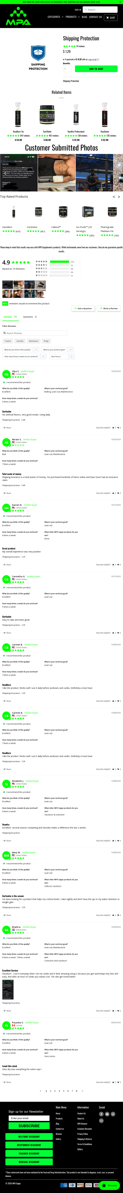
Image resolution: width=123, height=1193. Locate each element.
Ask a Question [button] (85, 308)
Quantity (66, 63)
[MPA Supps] (18, 16)
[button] (90, 59)
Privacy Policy (82, 1133)
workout (33, 341)
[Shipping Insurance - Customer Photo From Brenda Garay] (7, 294)
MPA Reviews (82, 1123)
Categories (54, 17)
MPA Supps (16, 1183)
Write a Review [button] (110, 308)
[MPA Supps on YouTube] (107, 1114)
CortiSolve (32, 226)
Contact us (60, 1128)
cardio (19, 341)
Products (71, 17)
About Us (80, 1118)
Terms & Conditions (84, 1144)
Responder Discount (29, 1145)
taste (8, 341)
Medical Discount (29, 1161)
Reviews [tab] (8, 316)
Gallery (58, 1138)
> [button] (82, 1090)
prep (46, 341)
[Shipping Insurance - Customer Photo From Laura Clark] (18, 294)
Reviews (59, 1133)
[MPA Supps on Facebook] (101, 1114)
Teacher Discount (29, 1153)
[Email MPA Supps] (101, 1120)
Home (58, 1113)
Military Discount (29, 1136)
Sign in (78, 9)
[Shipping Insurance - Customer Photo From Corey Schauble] (40, 294)
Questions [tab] (28, 316)
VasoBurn (7, 226)
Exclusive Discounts (84, 1128)
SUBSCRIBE (29, 1125)
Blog (84, 17)
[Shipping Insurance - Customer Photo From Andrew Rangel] (40, 285)
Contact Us (95, 17)
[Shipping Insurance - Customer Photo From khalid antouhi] (7, 285)
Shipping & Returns (84, 1138)
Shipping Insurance (11, 419)
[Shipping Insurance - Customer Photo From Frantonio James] (29, 285)
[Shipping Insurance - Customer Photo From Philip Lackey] (18, 285)
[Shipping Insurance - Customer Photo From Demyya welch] (29, 294)
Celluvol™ (56, 226)
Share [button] (8, 427)
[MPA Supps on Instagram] (113, 1114)
